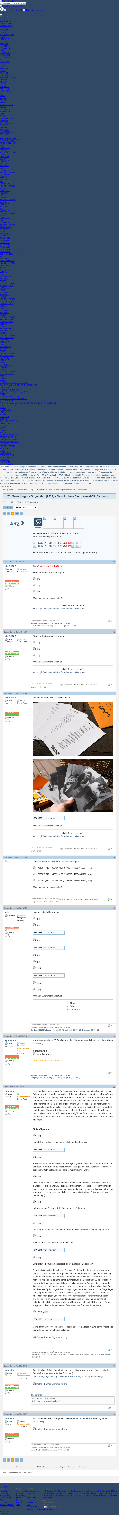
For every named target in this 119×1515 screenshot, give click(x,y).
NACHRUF (4, 69)
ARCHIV (3, 116)
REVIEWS (3, 154)
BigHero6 (71, 1354)
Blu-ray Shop (109, 1496)
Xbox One (77, 1496)
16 (114, 1036)
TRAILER (3, 82)
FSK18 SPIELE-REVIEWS (9, 442)
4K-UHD (3, 188)
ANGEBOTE (4, 89)
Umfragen (20, 1493)
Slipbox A (41, 543)
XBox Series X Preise (8, 1507)
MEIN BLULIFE (5, 448)
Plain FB (54, 861)
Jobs (18, 1505)
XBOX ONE (4, 358)
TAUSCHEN (4, 417)
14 (114, 857)
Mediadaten (31, 1498)
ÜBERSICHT (5, 39)
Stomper (49, 626)
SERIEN (3, 98)
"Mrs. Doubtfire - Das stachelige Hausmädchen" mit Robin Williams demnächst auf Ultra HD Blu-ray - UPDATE (43, 467)
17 (114, 1087)
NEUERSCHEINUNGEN (8, 435)
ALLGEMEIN (4, 93)
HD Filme (114, 1491)
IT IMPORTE (5, 243)
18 (114, 1366)
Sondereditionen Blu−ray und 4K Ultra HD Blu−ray (34, 490)
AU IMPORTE (5, 231)
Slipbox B (41, 546)
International (82, 490)
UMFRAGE (4, 84)
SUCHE (3, 408)
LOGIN (2, 451)
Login (2, 12)
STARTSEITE (5, 21)
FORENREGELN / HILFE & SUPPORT (14, 383)
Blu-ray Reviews (68, 1493)
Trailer (84, 1496)
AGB (28, 1505)
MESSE (3, 64)
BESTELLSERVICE (7, 261)
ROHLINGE (4, 73)
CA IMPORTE (5, 234)
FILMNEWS (4, 150)
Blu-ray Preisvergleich (90, 1491)
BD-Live (104, 1493)
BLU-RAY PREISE (6, 132)
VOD (2, 256)
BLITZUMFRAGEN (7, 28)
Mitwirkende (31, 1502)
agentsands (11, 1040)
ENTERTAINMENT (7, 401)
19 (114, 1414)
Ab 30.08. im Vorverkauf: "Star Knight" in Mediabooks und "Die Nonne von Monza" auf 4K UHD (54, 484)
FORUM (3, 376)
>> (17, 513)
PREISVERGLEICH (7, 455)
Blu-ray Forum (8, 490)
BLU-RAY (3, 159)
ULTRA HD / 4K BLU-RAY (9, 390)
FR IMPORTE (5, 240)
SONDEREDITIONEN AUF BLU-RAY (13, 392)
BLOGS (3, 32)
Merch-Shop (20, 1498)
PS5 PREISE (4, 134)
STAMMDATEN (6, 426)
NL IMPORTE (5, 245)
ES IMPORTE (5, 238)
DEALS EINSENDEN (7, 143)
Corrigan (34, 1078)
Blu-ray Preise (5, 1498)
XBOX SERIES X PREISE (9, 139)
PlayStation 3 (105, 1491)
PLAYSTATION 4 (6, 304)
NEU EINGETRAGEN (8, 173)
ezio (32, 851)
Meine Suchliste (73, 1009)
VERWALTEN (5, 424)
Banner (19, 1500)
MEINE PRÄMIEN (6, 464)
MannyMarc (86, 1030)
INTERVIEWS (5, 57)
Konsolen (91, 1496)
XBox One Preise (6, 1505)
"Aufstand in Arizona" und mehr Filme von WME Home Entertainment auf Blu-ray (40, 481)
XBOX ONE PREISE (7, 141)
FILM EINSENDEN (6, 265)
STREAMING (5, 387)
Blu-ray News (49, 1509)
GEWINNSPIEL (5, 53)
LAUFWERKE (5, 62)
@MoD (36, 566)
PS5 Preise (4, 1502)
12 (114, 632)
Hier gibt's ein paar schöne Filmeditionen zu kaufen (59, 609)
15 (114, 908)
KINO (2, 59)
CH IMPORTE (5, 236)
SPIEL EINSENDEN (7, 301)
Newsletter (4, 1491)
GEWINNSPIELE (6, 26)
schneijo (50, 1078)
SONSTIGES (4, 130)
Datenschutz (32, 1507)
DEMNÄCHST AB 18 (8, 437)
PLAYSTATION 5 (6, 286)
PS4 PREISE (4, 136)
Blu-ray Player (95, 1493)
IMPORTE (4, 215)
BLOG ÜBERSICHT (7, 457)
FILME (2, 96)
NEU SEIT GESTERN (8, 405)
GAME (2, 50)
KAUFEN (3, 415)
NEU (1, 168)
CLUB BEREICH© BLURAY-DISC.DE (13, 399)
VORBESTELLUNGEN (8, 152)
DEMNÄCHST (5, 170)
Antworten (8, 507)
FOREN (3, 381)
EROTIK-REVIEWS (7, 444)
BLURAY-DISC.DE (6, 105)
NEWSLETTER (5, 23)
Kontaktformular (33, 1491)
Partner (19, 1502)
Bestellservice (5, 1496)
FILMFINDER (4, 157)
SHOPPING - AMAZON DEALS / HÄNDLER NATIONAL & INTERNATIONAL (28, 403)
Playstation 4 (113, 1493)
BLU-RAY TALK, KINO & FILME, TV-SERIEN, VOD (18, 385)
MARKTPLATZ (5, 410)
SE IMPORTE (5, 247)
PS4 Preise (4, 1500)
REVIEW (3, 102)
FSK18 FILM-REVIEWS (8, 439)
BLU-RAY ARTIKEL (7, 35)
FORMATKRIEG (6, 48)
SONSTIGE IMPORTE (8, 254)
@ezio (71, 1107)
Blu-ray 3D (48, 1496)
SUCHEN (3, 419)
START (3, 19)
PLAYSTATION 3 (6, 322)
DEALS (4, 121)
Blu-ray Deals (5, 1512)
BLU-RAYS (4, 125)
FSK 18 (2, 428)
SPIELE (2, 267)
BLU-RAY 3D (4, 175)
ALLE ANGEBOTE (7, 123)
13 (114, 693)
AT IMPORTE (5, 229)
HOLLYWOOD (5, 55)
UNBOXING (4, 87)
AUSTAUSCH (5, 41)
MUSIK (2, 66)
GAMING (3, 394)
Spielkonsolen (76, 1491)
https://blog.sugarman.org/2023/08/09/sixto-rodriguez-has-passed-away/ (68, 1376)
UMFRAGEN (4, 30)
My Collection (73, 1006)
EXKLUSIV (4, 44)
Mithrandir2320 (67, 1030)
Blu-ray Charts (65, 1491)
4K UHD (70, 1496)
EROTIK (3, 100)
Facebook (30, 1493)
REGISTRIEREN (6, 453)
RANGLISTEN (5, 462)
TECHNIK (3, 80)
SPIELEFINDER (5, 276)
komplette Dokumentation (81, 1418)
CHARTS (3, 164)
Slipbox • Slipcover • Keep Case (64, 490)
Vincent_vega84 (104, 1354)
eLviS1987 (10, 566)
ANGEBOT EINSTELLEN (9, 421)
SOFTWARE (4, 75)
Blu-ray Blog (21, 1496)
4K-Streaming (49, 1491)
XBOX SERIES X (6, 340)
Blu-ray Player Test (82, 1493)
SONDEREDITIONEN (8, 78)
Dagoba (33, 1030)
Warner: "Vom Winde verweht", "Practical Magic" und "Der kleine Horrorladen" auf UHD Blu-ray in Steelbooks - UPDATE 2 (52, 472)
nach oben (4, 1487)
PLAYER (3, 71)
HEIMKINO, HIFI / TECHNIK (10, 396)
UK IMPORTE (5, 249)
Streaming (99, 1496)
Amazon (100, 1292)
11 (114, 562)
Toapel (64, 626)
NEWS (2, 37)
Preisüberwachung (7, 1493)
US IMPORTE (5, 252)
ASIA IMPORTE (6, 227)
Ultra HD (47, 1493)
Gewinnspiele (21, 1491)
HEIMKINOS (4, 460)
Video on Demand (60, 1496)
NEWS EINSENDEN (7, 118)
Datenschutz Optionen (35, 1509)
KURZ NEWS (5, 91)
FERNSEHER (5, 46)
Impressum (31, 1500)
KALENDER (4, 166)
